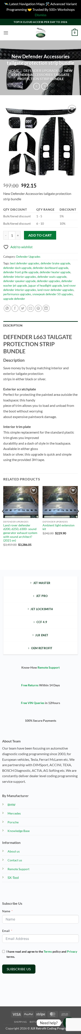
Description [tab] (12, 325)
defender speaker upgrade (19, 281)
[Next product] (36, 86)
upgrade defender (14, 298)
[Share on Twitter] (22, 308)
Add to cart (40, 235)
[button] (5, 32)
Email (6, 931)
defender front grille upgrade (20, 272)
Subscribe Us (19, 969)
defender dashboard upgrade (50, 268)
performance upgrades (17, 294)
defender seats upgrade (52, 276)
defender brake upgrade (55, 263)
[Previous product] (44, 86)
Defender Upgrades (42, 70)
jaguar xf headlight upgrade (45, 285)
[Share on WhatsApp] (7, 308)
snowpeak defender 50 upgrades (52, 294)
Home (13, 70)
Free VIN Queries (32, 703)
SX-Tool (13, 877)
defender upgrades (48, 281)
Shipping (20, 1021)
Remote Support (49, 667)
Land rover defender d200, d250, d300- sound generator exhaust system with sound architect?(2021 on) (20, 533)
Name (6, 911)
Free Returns (29, 685)
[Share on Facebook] (15, 308)
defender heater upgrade (55, 272)
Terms (48, 951)
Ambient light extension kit (59, 527)
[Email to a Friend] (30, 308)
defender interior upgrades (19, 276)
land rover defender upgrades (55, 290)
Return (35, 1021)
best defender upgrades (24, 263)
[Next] (77, 520)
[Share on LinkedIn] (46, 308)
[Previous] (3, 520)
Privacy (72, 951)
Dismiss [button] (40, 15)
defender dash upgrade (17, 268)
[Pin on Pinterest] (38, 308)
